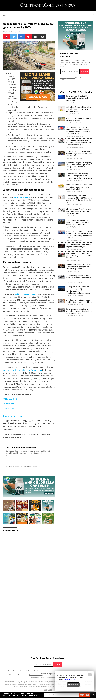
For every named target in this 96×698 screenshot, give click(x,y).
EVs (29, 423)
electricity (22, 423)
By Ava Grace (78, 114)
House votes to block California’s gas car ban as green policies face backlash (78, 256)
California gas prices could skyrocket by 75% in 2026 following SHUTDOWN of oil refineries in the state (79, 199)
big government (34, 421)
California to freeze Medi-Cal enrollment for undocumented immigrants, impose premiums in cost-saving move (78, 130)
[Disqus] (29, 563)
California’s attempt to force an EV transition (22, 370)
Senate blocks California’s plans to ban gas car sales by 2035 (79, 119)
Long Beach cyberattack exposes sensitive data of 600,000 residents (79, 301)
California (46, 421)
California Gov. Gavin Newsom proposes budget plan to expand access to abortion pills (78, 142)
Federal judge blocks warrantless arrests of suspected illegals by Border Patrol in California (78, 222)
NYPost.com (8, 408)
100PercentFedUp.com (13, 399)
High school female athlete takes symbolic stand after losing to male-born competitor (78, 109)
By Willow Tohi (78, 158)
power (23, 426)
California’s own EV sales (25, 294)
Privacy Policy (48, 690)
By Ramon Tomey (79, 191)
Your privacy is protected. (13, 466)
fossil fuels (46, 423)
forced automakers (21, 197)
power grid (32, 426)
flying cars (35, 423)
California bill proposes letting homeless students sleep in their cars (78, 278)
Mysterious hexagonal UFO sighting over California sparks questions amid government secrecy (79, 165)
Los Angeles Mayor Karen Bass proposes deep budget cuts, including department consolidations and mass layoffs (78, 290)
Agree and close (73, 685)
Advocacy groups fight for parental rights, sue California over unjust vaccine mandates (79, 211)
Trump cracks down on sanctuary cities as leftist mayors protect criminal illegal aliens (78, 267)
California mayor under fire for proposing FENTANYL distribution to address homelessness (79, 311)
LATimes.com (8, 404)
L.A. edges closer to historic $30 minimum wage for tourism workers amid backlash (79, 154)
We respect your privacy (36, 675)
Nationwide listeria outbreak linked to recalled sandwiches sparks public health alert (79, 187)
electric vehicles (10, 423)
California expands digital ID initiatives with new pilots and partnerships (77, 98)
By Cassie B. (77, 123)
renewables (8, 429)
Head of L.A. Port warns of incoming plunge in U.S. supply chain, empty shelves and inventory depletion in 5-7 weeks (79, 234)
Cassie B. (20, 32)
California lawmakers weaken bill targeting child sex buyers (78, 246)
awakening (21, 421)
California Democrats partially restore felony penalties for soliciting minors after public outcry (79, 176)
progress (41, 426)
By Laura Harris (78, 103)
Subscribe (84, 695)
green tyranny (14, 426)
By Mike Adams (78, 240)
